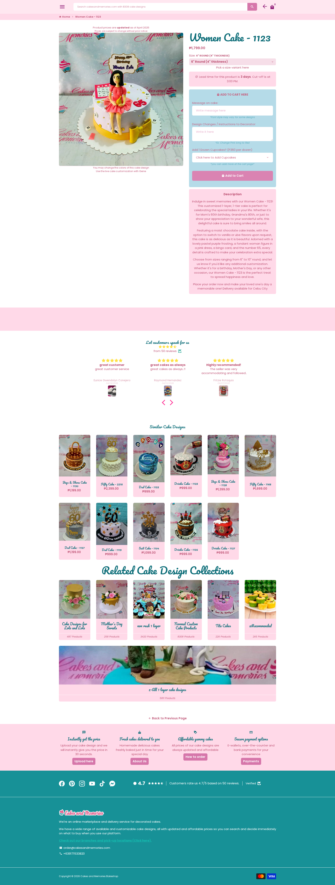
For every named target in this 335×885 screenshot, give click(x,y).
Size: (209, 55)
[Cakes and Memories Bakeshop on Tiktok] (102, 784)
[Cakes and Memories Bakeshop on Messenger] (112, 784)
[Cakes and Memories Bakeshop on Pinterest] (72, 784)
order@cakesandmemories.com (84, 848)
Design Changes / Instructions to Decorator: (224, 124)
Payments (251, 761)
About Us (140, 761)
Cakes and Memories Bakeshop (99, 876)
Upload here (83, 761)
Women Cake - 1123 (88, 17)
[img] (167, 347)
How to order (195, 757)
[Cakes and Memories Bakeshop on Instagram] (82, 784)
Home (64, 17)
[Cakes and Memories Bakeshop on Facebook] (62, 784)
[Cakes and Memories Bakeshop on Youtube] (92, 784)
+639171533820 (72, 854)
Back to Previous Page (167, 718)
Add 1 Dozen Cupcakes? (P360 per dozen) (222, 150)
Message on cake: (205, 103)
